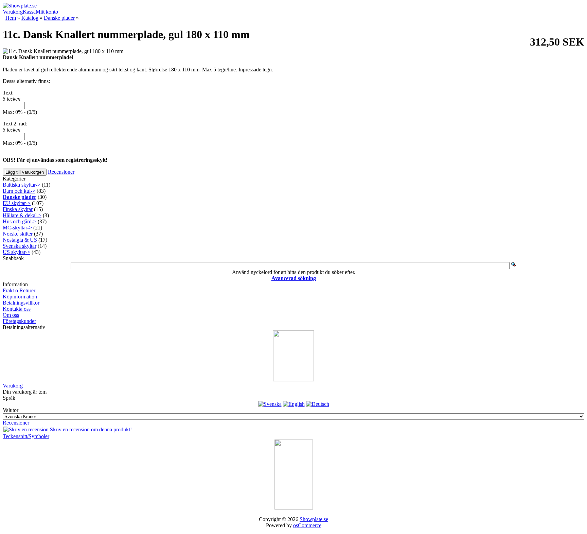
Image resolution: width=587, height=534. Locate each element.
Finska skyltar (18, 209)
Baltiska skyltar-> (21, 185)
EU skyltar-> (17, 203)
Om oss (11, 315)
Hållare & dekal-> (22, 215)
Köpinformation (20, 296)
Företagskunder (19, 321)
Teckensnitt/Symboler (26, 436)
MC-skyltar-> (17, 227)
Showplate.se (314, 519)
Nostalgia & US (20, 240)
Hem (10, 18)
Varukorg (13, 12)
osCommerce (307, 525)
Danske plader (59, 18)
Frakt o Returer (19, 290)
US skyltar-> (16, 252)
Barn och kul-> (19, 191)
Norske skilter (18, 234)
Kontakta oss (17, 309)
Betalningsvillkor (21, 303)
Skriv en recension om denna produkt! (91, 429)
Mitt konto (47, 12)
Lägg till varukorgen (24, 172)
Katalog (29, 18)
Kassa (29, 12)
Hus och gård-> (19, 221)
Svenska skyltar (19, 246)
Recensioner (61, 172)
